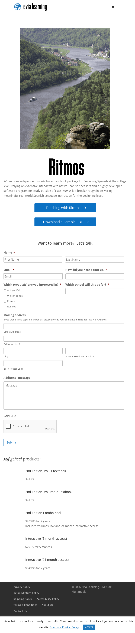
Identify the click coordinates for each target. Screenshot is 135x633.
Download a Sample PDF (63, 221)
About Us (47, 605)
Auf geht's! (13, 290)
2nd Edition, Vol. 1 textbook (45, 471)
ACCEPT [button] (89, 627)
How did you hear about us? (86, 270)
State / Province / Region (80, 356)
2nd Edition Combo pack (43, 513)
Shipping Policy (23, 599)
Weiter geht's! (15, 295)
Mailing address (15, 315)
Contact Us (20, 611)
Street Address (12, 331)
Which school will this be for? (87, 284)
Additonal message (17, 378)
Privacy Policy (22, 587)
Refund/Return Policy (26, 593)
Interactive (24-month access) (47, 559)
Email (9, 270)
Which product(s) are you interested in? (33, 284)
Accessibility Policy (48, 599)
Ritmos (11, 301)
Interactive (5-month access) (46, 538)
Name (9, 252)
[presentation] (30, 426)
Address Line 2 (12, 344)
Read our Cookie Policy (64, 627)
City (6, 356)
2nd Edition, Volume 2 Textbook (48, 492)
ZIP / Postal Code (13, 368)
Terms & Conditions (25, 605)
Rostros (11, 306)
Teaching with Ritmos (63, 207)
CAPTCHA (10, 416)
